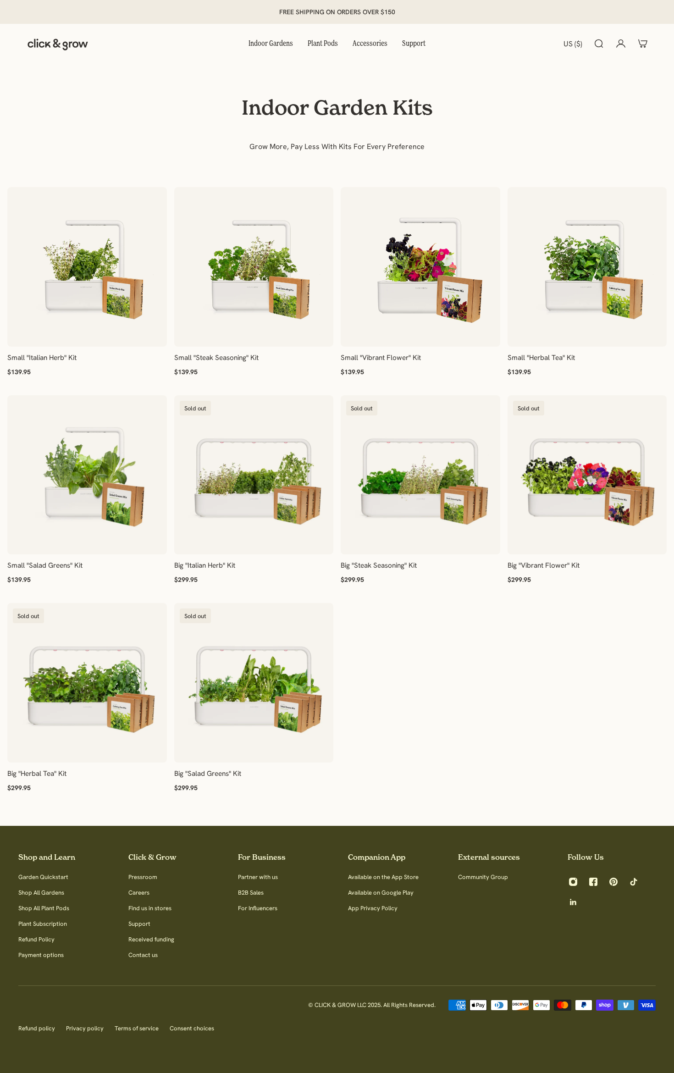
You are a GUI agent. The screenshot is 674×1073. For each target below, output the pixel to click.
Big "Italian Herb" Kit (204, 565)
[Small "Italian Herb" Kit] (87, 267)
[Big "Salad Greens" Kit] (254, 683)
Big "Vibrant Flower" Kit (544, 565)
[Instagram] (573, 882)
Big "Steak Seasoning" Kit (379, 565)
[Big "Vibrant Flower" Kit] (587, 474)
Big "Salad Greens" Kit (207, 773)
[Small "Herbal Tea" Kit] (587, 267)
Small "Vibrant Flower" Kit (381, 357)
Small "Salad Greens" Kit (45, 565)
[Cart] (643, 43)
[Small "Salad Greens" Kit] (87, 474)
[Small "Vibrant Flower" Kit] (420, 267)
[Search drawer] (599, 43)
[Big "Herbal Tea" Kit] (87, 683)
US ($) (573, 43)
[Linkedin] (573, 902)
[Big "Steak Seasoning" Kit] (420, 474)
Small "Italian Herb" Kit (42, 357)
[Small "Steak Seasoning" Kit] (254, 267)
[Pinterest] (613, 882)
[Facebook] (593, 882)
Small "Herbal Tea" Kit (541, 357)
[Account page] (621, 43)
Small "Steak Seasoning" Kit (216, 357)
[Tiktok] (634, 882)
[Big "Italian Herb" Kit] (254, 474)
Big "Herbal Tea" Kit (36, 773)
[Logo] (58, 43)
